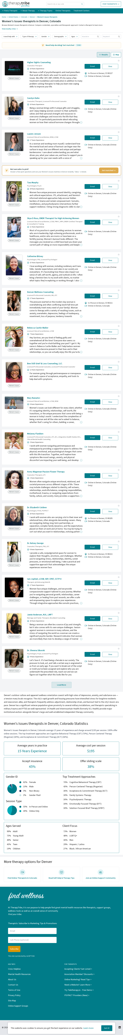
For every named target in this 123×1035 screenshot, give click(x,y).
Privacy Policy (14, 995)
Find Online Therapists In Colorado (22, 878)
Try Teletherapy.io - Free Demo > (79, 990)
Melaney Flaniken (35, 433)
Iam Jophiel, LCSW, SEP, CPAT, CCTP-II (44, 578)
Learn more (88, 1028)
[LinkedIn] (119, 1027)
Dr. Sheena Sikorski (36, 650)
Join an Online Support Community (101, 878)
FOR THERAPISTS (110, 4)
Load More (61, 685)
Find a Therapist (10, 10)
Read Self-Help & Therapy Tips (61, 878)
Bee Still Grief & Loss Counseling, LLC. (44, 363)
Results (105, 54)
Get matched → (109, 170)
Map (117, 54)
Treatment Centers (81, 10)
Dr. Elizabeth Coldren (37, 507)
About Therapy (28, 10)
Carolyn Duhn (33, 98)
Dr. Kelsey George (35, 543)
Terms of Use (14, 990)
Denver (32, 17)
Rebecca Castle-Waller (37, 327)
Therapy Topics (46, 10)
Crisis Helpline (14, 968)
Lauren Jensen (34, 133)
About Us (12, 979)
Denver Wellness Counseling (40, 292)
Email (92, 66)
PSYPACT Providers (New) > (76, 995)
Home (4, 17)
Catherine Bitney (35, 256)
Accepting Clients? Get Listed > (78, 968)
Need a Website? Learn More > (78, 984)
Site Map (12, 1000)
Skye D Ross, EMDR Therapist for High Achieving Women (53, 218)
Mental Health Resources (19, 974)
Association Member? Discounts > (79, 974)
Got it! (106, 1028)
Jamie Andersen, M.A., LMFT (40, 614)
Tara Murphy (32, 182)
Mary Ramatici (33, 397)
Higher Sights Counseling (39, 62)
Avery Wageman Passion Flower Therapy (46, 471)
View (110, 66)
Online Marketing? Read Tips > (77, 979)
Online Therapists (62, 10)
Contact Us (13, 984)
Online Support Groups (18, 1005)
